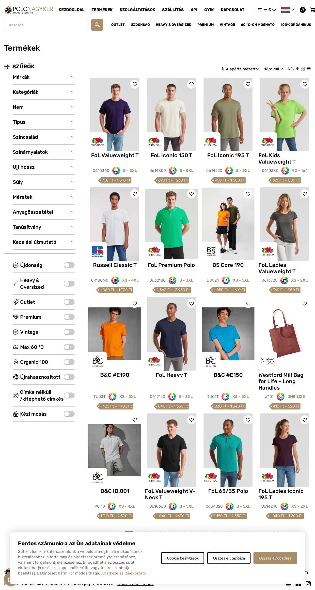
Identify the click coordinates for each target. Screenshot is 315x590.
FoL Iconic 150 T (171, 155)
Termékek (102, 9)
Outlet (118, 25)
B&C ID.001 (114, 491)
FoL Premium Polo (171, 265)
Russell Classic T (115, 265)
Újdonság (140, 25)
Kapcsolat (232, 9)
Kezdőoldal (72, 9)
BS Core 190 (228, 265)
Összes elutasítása (229, 558)
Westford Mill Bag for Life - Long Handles (281, 381)
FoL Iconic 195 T (228, 155)
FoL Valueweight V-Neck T (170, 494)
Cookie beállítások (183, 558)
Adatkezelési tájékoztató (123, 573)
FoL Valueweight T (115, 155)
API (194, 9)
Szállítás (173, 9)
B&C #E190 (114, 375)
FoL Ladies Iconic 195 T (281, 494)
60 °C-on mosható (258, 25)
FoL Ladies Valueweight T (277, 268)
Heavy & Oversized (173, 25)
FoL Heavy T (171, 375)
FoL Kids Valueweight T (277, 158)
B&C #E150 (228, 375)
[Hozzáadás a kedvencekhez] (134, 84)
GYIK (209, 9)
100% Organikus (296, 25)
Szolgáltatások (137, 9)
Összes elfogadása (275, 558)
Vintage (227, 25)
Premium (205, 25)
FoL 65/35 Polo (228, 491)
